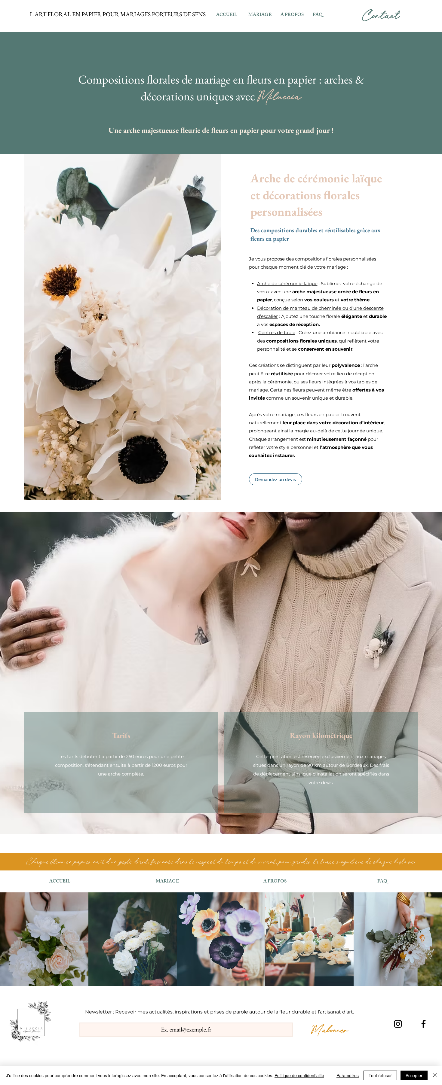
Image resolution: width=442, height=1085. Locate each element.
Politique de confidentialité (299, 1075)
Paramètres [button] (347, 1075)
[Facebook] (423, 1024)
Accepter (414, 1075)
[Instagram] (398, 1024)
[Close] (434, 1075)
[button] (292, 15)
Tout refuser (380, 1075)
